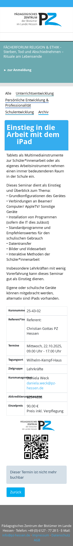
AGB (37, 540)
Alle (8, 93)
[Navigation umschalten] (68, 37)
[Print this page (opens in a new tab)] (11, 143)
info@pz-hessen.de (16, 535)
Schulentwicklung (19, 112)
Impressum (40, 535)
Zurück (15, 492)
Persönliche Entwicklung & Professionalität (27, 103)
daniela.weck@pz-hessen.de (41, 386)
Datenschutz (60, 535)
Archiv (43, 112)
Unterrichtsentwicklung (35, 93)
